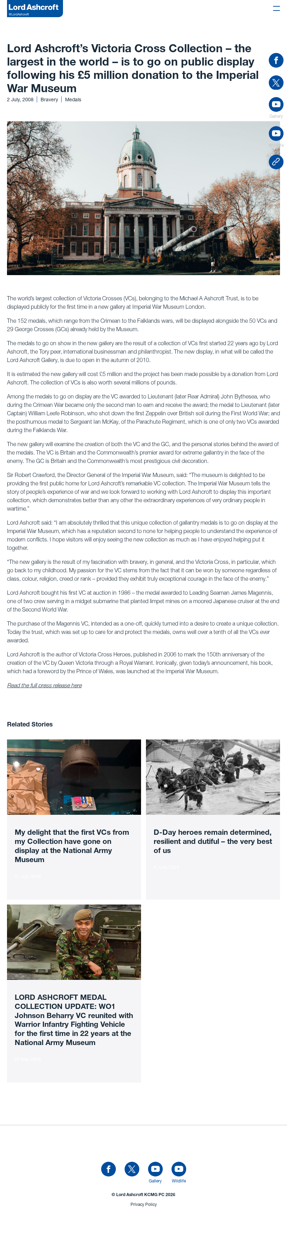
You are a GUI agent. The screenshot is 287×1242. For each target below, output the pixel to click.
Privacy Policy (144, 1204)
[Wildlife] (179, 1169)
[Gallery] (155, 1169)
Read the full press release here (44, 685)
